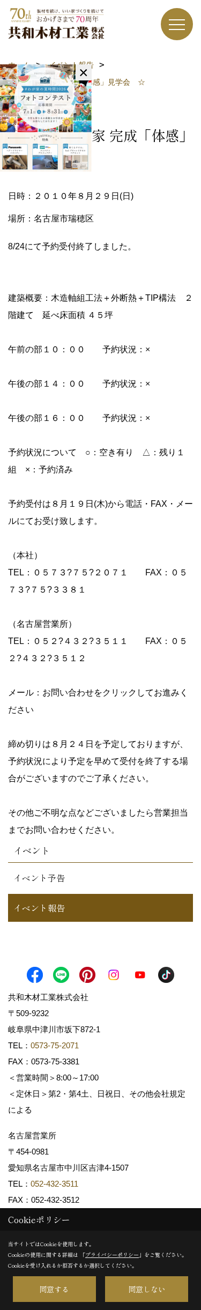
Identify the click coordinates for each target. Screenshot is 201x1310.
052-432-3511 (55, 1183)
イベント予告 (39, 877)
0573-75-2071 (55, 1045)
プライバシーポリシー (112, 1254)
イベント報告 (39, 907)
